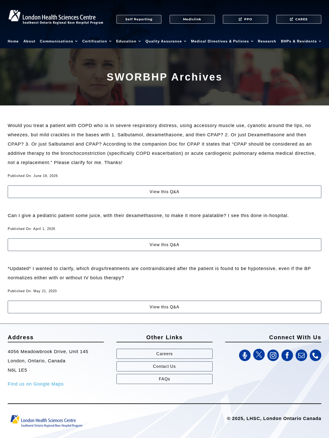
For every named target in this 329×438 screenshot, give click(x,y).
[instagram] (273, 355)
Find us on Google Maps (36, 384)
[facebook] (287, 355)
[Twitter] (259, 354)
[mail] (301, 355)
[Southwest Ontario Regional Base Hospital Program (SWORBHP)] (46, 414)
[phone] (315, 355)
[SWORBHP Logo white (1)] (56, 7)
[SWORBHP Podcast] (245, 355)
